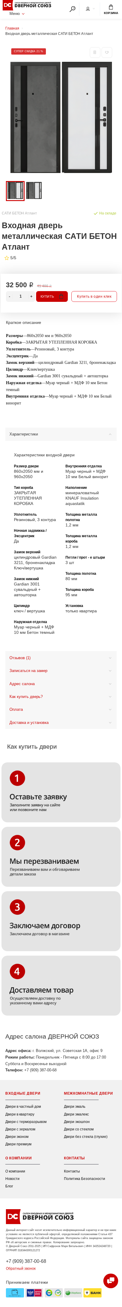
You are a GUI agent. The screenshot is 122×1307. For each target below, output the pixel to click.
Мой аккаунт (90, 9)
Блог (9, 1186)
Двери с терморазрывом (25, 1122)
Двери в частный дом (23, 1106)
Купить (47, 296)
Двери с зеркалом (20, 1129)
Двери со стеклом (79, 1129)
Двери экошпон (77, 1122)
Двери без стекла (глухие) (85, 1136)
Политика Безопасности (84, 1179)
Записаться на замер (28, 671)
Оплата (16, 709)
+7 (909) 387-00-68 (26, 1261)
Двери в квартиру (19, 1114)
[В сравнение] (95, 52)
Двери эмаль (74, 1106)
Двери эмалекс (76, 1114)
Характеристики (23, 434)
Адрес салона (22, 684)
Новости (12, 1179)
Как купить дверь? (26, 697)
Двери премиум (18, 1144)
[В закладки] (107, 52)
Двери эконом (16, 1136)
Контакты (72, 1171)
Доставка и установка (29, 723)
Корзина (111, 13)
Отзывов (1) (19, 658)
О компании (15, 1171)
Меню (14, 14)
